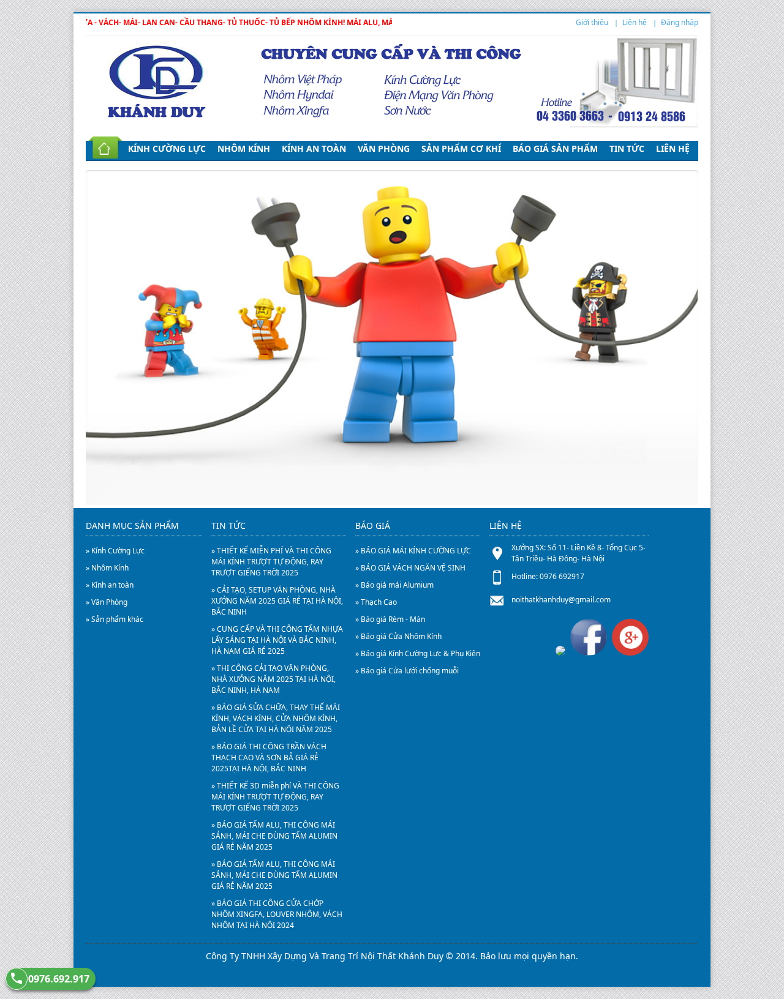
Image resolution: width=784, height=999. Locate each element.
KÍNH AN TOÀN (314, 148)
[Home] (102, 149)
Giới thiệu (592, 22)
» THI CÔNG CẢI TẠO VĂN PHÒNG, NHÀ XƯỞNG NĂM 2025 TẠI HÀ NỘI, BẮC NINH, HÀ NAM (273, 679)
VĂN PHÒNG (384, 148)
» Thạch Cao (376, 602)
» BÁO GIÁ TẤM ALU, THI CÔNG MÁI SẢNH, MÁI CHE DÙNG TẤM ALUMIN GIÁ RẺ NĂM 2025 (274, 836)
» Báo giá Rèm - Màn (390, 619)
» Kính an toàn (110, 585)
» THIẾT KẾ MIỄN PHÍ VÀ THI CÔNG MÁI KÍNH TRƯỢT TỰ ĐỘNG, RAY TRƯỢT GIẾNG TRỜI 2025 (271, 561)
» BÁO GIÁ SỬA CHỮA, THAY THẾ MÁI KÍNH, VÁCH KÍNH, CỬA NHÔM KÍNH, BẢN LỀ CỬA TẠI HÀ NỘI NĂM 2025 (275, 718)
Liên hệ (634, 22)
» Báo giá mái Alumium (394, 585)
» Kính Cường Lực (115, 550)
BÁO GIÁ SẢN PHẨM (555, 148)
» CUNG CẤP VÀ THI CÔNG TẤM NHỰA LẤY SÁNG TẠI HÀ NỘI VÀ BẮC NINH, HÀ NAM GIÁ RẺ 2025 (277, 640)
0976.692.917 (58, 979)
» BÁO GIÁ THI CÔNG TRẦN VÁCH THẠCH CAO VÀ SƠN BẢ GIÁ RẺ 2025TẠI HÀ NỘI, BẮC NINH (268, 757)
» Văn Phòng (106, 602)
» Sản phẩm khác (114, 619)
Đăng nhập (679, 22)
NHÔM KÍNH (243, 148)
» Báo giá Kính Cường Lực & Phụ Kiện (417, 653)
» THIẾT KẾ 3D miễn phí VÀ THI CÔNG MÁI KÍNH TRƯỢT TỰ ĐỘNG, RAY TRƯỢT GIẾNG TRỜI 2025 (275, 796)
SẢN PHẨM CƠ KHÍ (461, 148)
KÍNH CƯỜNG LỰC (167, 148)
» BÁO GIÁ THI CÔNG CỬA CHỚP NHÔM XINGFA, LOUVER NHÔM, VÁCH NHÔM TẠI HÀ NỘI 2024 (276, 914)
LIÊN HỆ (673, 148)
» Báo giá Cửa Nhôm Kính (398, 636)
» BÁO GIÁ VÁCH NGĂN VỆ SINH (410, 568)
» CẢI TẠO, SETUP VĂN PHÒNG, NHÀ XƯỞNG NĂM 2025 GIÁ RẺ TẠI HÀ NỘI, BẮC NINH (277, 601)
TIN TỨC (626, 148)
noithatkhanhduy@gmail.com (561, 599)
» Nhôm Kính (107, 568)
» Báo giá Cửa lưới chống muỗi (407, 670)
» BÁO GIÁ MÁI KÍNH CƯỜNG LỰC (413, 550)
